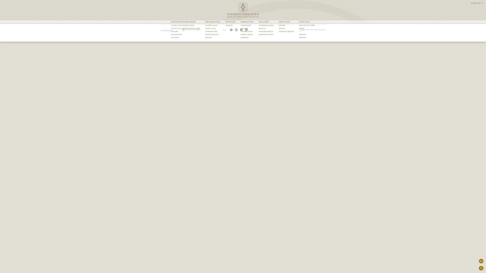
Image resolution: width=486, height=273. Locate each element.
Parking (245, 37)
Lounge (244, 28)
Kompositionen (266, 34)
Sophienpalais (212, 34)
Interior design (286, 31)
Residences (212, 21)
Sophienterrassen (183, 21)
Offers (282, 25)
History (174, 31)
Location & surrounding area (185, 28)
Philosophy (176, 34)
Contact (304, 21)
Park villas (210, 28)
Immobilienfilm (266, 31)
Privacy (303, 37)
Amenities (247, 21)
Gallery (264, 21)
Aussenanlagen (266, 25)
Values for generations (182, 25)
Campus (229, 25)
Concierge (246, 25)
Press (302, 28)
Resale (282, 28)
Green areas (247, 34)
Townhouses (211, 31)
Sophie (208, 37)
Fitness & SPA (247, 31)
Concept (175, 37)
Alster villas (211, 25)
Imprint (302, 34)
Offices (231, 21)
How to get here (307, 25)
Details (262, 28)
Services (284, 21)
